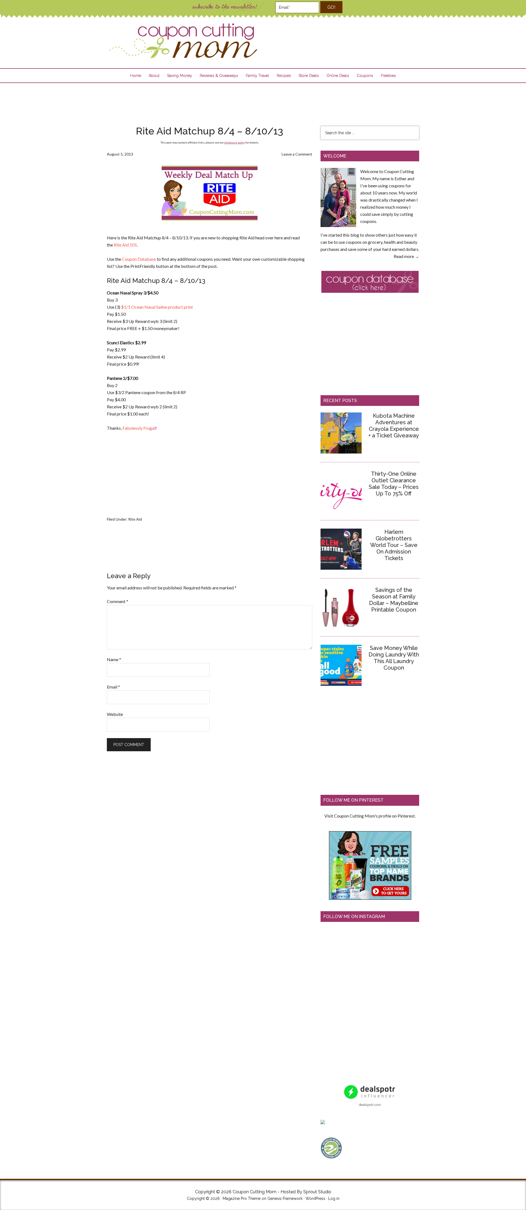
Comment (117, 601)
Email (113, 686)
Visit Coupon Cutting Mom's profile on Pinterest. (370, 815)
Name (114, 659)
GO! (331, 7)
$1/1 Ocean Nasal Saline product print (157, 306)
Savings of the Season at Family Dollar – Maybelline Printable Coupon (393, 600)
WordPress (315, 1198)
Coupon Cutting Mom (182, 40)
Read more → (406, 256)
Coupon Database (139, 259)
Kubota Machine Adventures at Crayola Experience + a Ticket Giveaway (393, 425)
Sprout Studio (317, 1191)
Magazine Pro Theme (242, 1198)
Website (115, 714)
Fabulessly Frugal (138, 428)
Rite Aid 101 (125, 244)
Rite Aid (135, 519)
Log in (333, 1198)
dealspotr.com (370, 1104)
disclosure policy (234, 142)
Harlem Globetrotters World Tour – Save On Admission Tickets (394, 545)
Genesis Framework (284, 1198)
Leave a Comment (297, 154)
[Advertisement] (263, 100)
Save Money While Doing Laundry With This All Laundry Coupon (393, 658)
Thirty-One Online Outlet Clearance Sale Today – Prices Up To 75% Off (394, 484)
